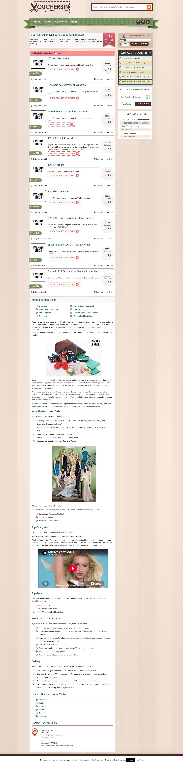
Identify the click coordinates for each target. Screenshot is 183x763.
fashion (64, 332)
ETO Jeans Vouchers (130, 129)
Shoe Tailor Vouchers (130, 126)
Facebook (43, 700)
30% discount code (58, 191)
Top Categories (45, 313)
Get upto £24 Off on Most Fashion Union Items (74, 271)
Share (111, 79)
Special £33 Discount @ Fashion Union (69, 244)
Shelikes (81, 397)
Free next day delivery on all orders (67, 85)
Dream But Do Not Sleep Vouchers (136, 119)
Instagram (43, 706)
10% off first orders (58, 58)
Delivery (77, 309)
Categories (61, 21)
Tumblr (42, 713)
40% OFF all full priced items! (64, 138)
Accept (130, 760)
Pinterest (42, 710)
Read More (140, 760)
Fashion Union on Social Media (86, 313)
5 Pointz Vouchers (129, 133)
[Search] (149, 7)
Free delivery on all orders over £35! (68, 111)
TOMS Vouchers (128, 136)
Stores (48, 21)
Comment (99, 79)
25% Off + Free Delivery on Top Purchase (71, 218)
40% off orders (56, 164)
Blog (74, 21)
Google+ (42, 716)
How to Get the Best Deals (84, 306)
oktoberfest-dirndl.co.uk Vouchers (135, 123)
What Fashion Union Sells (49, 309)
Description (43, 306)
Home (37, 21)
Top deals (43, 316)
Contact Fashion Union (83, 316)
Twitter (41, 703)
